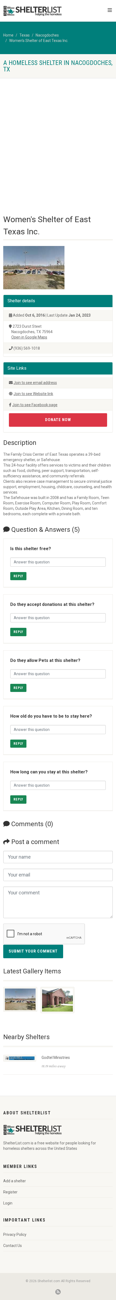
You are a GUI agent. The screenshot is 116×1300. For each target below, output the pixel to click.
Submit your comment (33, 951)
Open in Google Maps (29, 337)
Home (8, 35)
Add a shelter (14, 1181)
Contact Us (12, 1245)
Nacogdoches (47, 35)
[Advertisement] (58, 139)
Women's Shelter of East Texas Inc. (38, 40)
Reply (18, 576)
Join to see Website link (33, 394)
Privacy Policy (14, 1234)
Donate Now (58, 419)
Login (7, 1203)
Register (10, 1192)
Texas (24, 35)
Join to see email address (35, 382)
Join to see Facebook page (34, 405)
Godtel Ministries (56, 1057)
